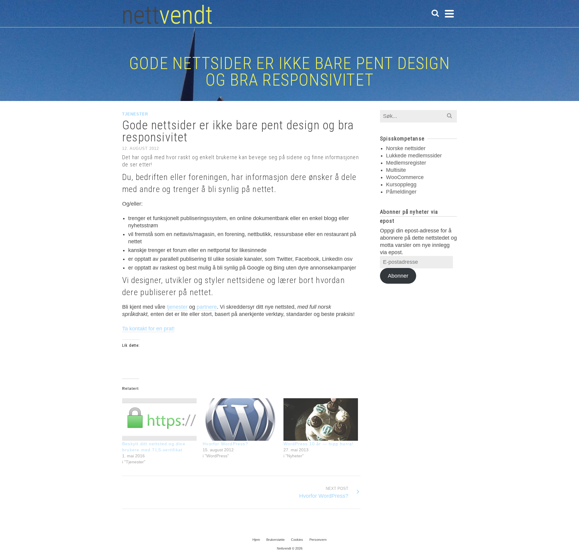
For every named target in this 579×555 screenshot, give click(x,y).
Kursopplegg (401, 184)
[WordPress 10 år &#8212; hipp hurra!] (320, 419)
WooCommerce (405, 177)
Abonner (398, 276)
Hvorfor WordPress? (225, 443)
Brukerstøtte (275, 539)
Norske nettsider (406, 148)
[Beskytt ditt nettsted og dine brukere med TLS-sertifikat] (159, 419)
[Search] (435, 13)
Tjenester (135, 114)
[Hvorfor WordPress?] (240, 419)
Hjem (256, 539)
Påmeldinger (401, 192)
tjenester (177, 307)
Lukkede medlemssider (414, 156)
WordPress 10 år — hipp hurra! (318, 443)
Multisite (396, 170)
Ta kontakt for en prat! (148, 329)
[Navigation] (449, 13)
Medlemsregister (406, 163)
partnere (207, 307)
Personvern (318, 539)
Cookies (297, 539)
